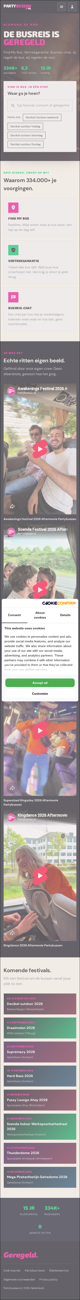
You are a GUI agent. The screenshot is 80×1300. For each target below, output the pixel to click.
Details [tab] (65, 615)
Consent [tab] (14, 615)
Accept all (40, 683)
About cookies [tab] (40, 615)
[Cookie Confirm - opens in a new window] (59, 603)
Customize (40, 693)
